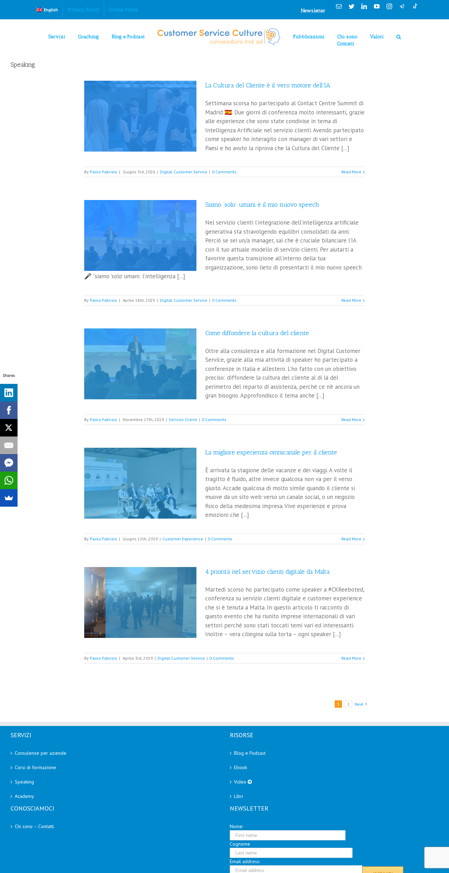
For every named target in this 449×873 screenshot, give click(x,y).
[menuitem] (47, 10)
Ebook (240, 767)
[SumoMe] (9, 498)
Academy (24, 796)
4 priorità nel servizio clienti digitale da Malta (267, 571)
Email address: (245, 861)
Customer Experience (182, 538)
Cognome (240, 844)
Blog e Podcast (250, 753)
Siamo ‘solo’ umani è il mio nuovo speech (262, 204)
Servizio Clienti (183, 419)
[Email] (9, 445)
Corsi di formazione (35, 767)
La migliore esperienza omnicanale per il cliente (271, 452)
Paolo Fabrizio (103, 171)
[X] (9, 427)
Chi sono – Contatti (34, 826)
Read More (351, 171)
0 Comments (224, 171)
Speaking (24, 782)
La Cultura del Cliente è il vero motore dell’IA (267, 85)
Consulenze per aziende (40, 753)
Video (241, 782)
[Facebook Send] (9, 463)
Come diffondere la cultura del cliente (257, 333)
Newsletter (313, 11)
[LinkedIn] (9, 392)
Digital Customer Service (183, 171)
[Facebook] (9, 410)
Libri (238, 796)
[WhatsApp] (9, 480)
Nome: (236, 826)
